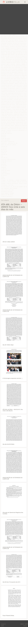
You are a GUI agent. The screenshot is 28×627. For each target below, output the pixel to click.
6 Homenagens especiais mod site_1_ (13, 378)
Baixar (24, 201)
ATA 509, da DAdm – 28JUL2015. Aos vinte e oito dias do (13, 410)
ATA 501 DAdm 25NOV (9, 242)
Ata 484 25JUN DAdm (8, 444)
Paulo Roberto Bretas (8, 615)
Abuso (25, 626)
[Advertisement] (14, 19)
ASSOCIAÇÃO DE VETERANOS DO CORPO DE (12, 275)
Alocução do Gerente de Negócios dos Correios (13, 513)
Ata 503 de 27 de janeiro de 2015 (11, 582)
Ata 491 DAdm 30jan (8, 345)
